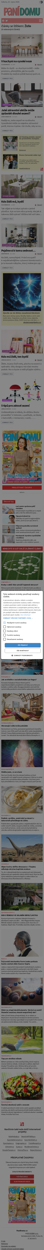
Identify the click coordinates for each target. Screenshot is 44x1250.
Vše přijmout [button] (23, 645)
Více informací (25, 615)
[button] (22, 618)
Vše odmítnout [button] (23, 651)
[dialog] (22, 625)
